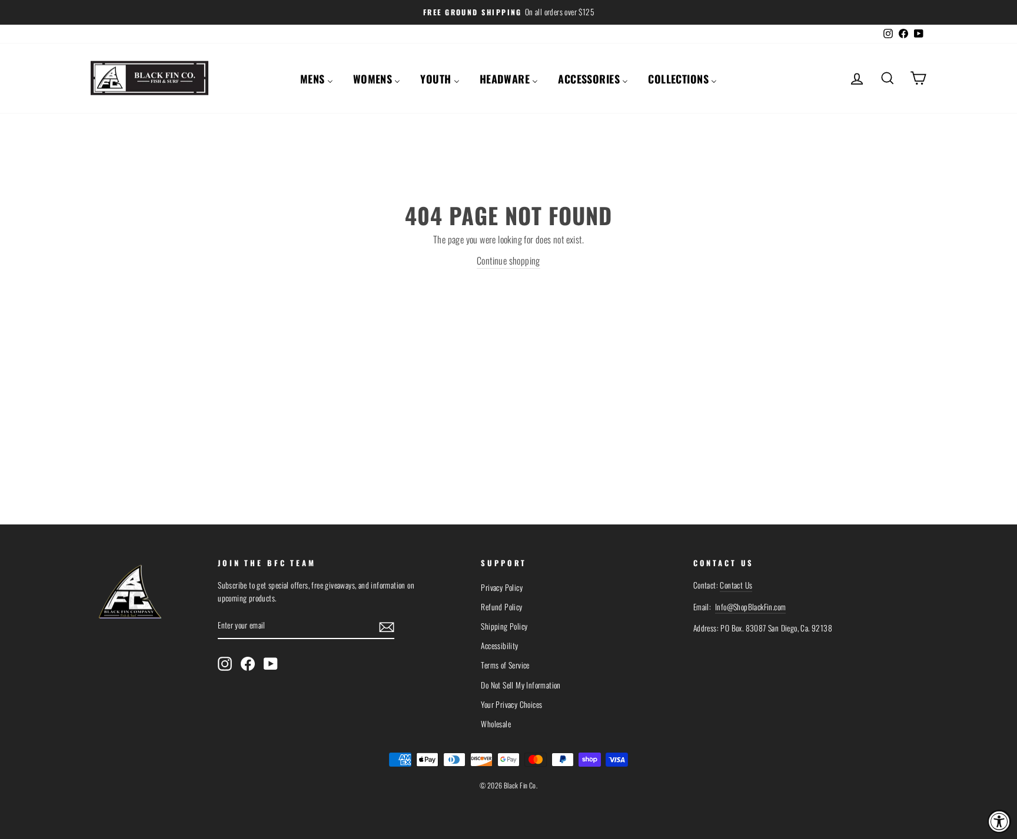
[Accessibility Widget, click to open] (999, 821)
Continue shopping (508, 260)
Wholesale (496, 724)
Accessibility (499, 645)
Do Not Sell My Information (520, 685)
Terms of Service (505, 665)
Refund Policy (501, 607)
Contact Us (736, 585)
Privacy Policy (502, 587)
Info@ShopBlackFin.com (750, 607)
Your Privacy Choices (511, 704)
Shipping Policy (504, 626)
